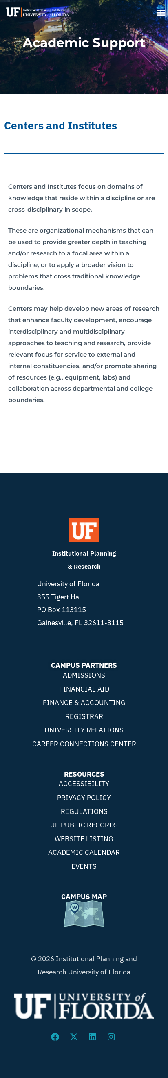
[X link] (75, 1037)
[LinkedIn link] (93, 1037)
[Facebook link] (56, 1037)
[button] (161, 12)
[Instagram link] (112, 1037)
